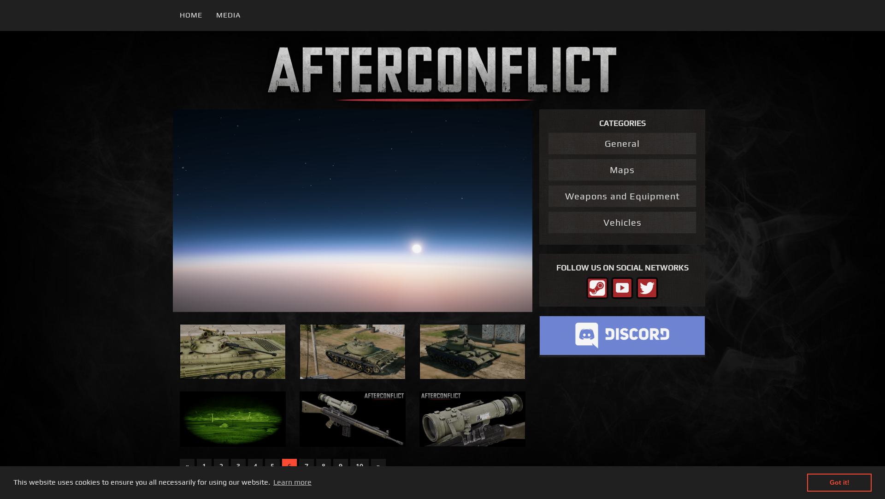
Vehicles (622, 222)
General (622, 143)
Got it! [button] (840, 482)
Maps (622, 169)
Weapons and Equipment (622, 196)
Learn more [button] (292, 482)
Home (191, 15)
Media (228, 15)
